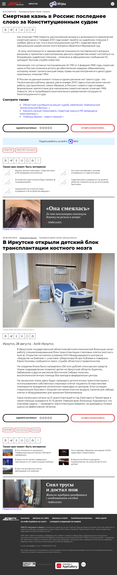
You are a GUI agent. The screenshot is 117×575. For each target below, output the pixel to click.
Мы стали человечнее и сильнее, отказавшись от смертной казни (85, 171)
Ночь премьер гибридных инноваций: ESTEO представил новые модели (91, 451)
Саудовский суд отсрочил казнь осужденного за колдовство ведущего (32, 190)
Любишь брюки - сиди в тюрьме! (42, 116)
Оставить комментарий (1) (92, 128)
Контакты (25, 518)
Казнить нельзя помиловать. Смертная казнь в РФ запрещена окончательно (35, 171)
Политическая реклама (81, 518)
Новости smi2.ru (12, 229)
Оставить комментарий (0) (93, 418)
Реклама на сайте (41, 518)
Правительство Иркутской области (18, 329)
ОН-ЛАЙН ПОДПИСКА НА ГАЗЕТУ (34, 522)
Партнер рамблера (45, 564)
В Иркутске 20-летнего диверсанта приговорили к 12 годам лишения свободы (34, 460)
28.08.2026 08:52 (10, 238)
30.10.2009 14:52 (9, 12)
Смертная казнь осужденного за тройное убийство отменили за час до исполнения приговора (90, 182)
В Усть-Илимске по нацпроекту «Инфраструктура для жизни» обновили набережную (33, 452)
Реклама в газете (60, 518)
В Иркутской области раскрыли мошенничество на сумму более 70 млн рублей (88, 461)
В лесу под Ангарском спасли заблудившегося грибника (28, 470)
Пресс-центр (100, 518)
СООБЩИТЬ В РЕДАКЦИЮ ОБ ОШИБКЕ (65, 522)
